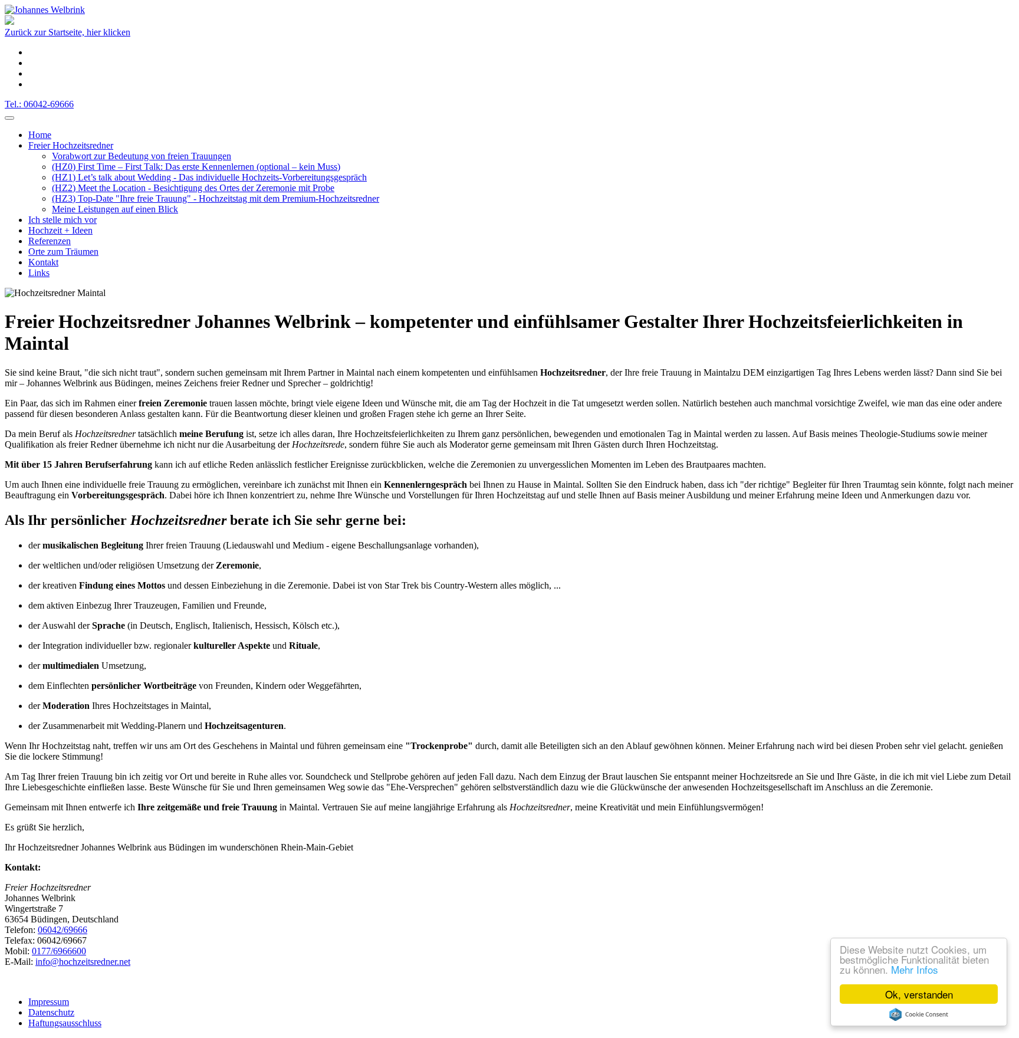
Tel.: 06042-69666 (39, 104)
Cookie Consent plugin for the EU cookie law (918, 1014)
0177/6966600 (59, 951)
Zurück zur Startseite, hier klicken (67, 32)
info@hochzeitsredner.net (82, 962)
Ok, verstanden (919, 994)
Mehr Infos (914, 969)
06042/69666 (62, 930)
